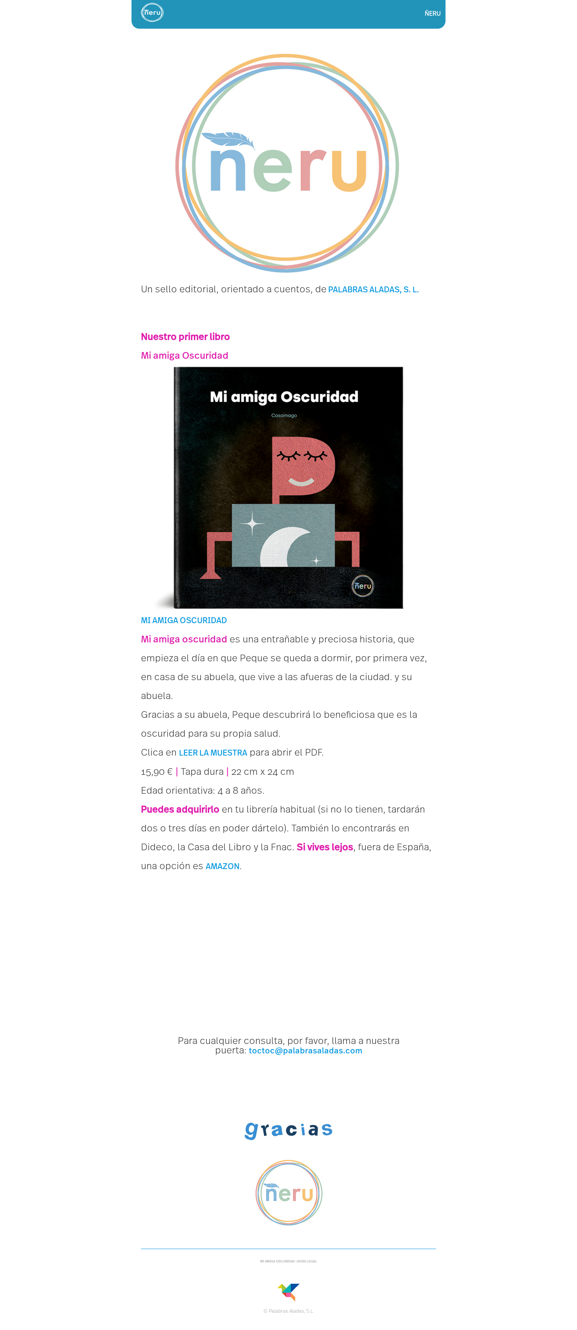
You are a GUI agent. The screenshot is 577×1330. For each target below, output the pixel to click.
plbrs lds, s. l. (373, 289)
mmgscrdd (184, 620)
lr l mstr (213, 752)
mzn (222, 866)
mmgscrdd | (278, 1261)
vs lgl (307, 1261)
